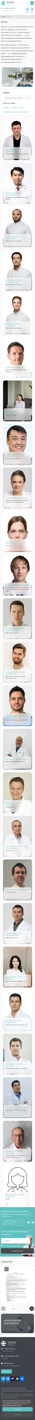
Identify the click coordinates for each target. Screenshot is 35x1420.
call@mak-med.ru (8, 1363)
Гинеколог (6, 107)
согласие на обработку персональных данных (17, 1245)
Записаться (6, 1371)
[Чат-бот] (28, 1222)
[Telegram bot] (27, 9)
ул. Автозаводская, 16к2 (11, 1356)
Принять (17, 1409)
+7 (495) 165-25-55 (9, 8)
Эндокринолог (24, 112)
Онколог (15, 107)
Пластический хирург (10, 112)
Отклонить (17, 1414)
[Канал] (32, 1222)
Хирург (21, 107)
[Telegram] (32, 9)
